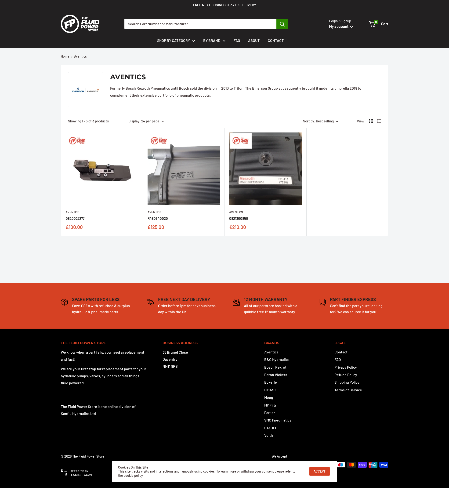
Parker (269, 412)
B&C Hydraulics (277, 359)
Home (65, 56)
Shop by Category (173, 40)
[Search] (282, 24)
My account (339, 26)
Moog (268, 397)
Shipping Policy (346, 382)
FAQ (237, 40)
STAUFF (270, 428)
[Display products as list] (379, 121)
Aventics (80, 56)
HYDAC (270, 390)
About (254, 40)
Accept (320, 471)
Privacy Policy (345, 367)
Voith (268, 435)
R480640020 (158, 218)
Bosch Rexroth (276, 367)
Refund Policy (345, 374)
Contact (276, 40)
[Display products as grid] (371, 121)
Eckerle (270, 382)
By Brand (211, 40)
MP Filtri (270, 405)
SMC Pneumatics (277, 420)
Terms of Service (348, 390)
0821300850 (238, 218)
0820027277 (75, 218)
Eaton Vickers (275, 374)
